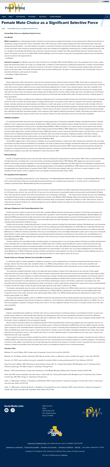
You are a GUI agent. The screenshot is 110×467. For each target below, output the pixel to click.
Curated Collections (55, 17)
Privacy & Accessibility (31, 447)
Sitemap (77, 447)
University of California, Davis (37, 443)
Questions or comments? (14, 447)
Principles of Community (49, 447)
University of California (65, 447)
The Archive (42, 17)
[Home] (15, 7)
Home (4, 17)
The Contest (31, 17)
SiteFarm (64, 455)
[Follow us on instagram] (13, 410)
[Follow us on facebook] (6, 410)
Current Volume (20, 17)
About (10, 17)
